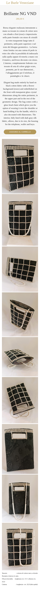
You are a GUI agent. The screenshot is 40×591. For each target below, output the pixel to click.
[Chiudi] (3, 3)
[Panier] (37, 2)
